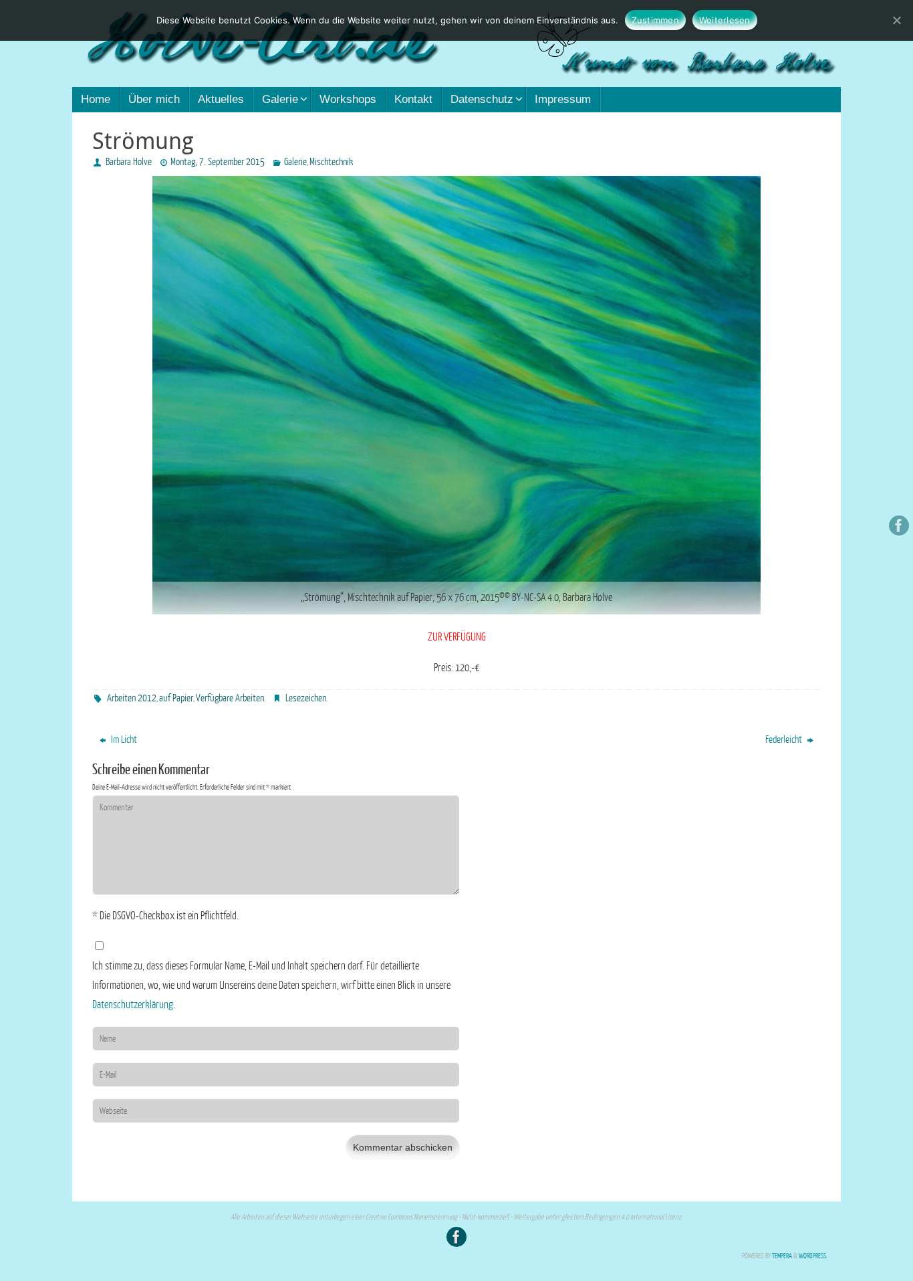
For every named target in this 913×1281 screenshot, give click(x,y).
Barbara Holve (129, 162)
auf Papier (176, 698)
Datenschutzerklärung (132, 1005)
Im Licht (123, 739)
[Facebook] (899, 525)
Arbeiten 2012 (131, 698)
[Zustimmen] (896, 20)
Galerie (295, 162)
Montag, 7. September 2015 (217, 162)
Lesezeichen (305, 698)
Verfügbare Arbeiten (230, 698)
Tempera (782, 1256)
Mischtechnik (331, 162)
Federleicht (784, 739)
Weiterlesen (725, 20)
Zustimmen (655, 20)
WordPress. (813, 1256)
